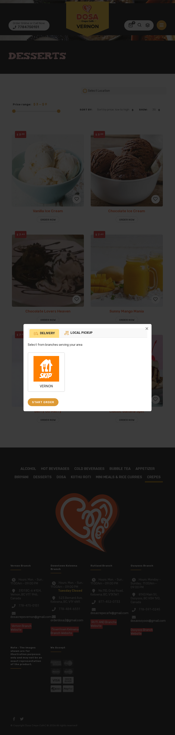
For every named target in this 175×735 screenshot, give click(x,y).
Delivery (47, 333)
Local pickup (81, 333)
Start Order (43, 402)
